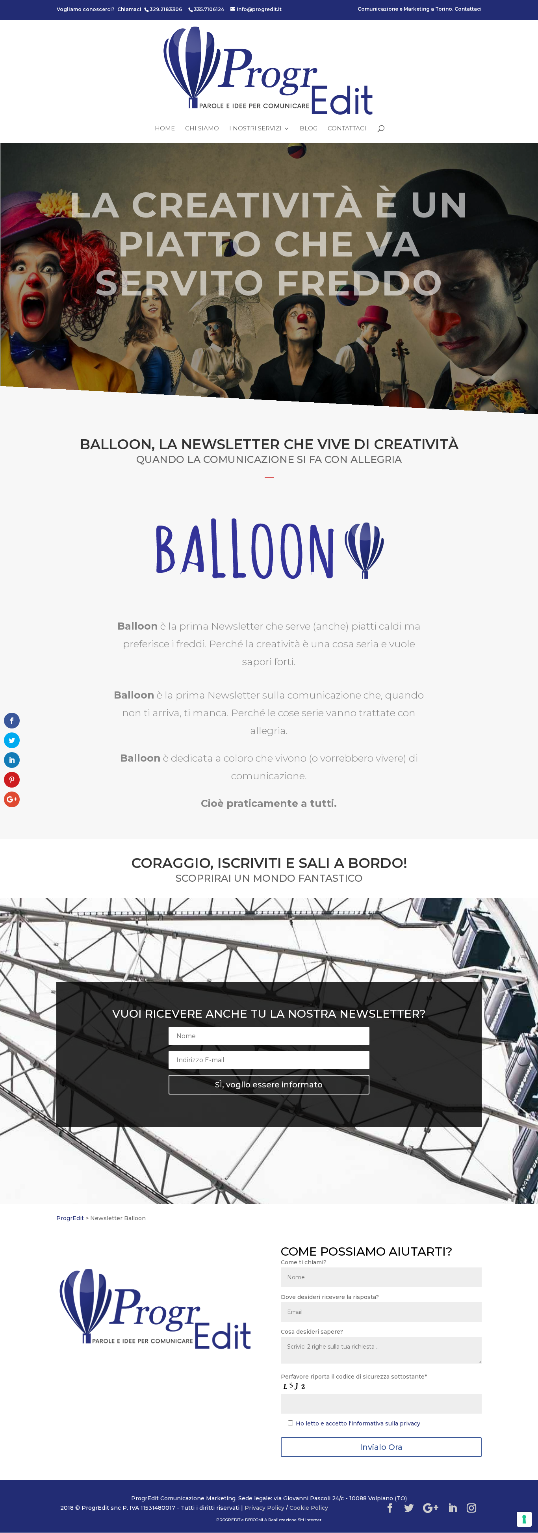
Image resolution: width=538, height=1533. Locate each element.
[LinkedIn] (452, 1508)
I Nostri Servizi (255, 129)
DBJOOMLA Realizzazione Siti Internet (283, 1519)
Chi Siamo (202, 129)
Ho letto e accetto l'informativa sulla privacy (358, 1423)
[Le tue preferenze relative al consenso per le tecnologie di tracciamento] (524, 1519)
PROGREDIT (228, 1519)
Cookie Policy (308, 1507)
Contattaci (347, 129)
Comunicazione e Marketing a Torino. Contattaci (420, 9)
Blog (308, 129)
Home (165, 129)
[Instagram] (471, 1508)
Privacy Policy (264, 1507)
